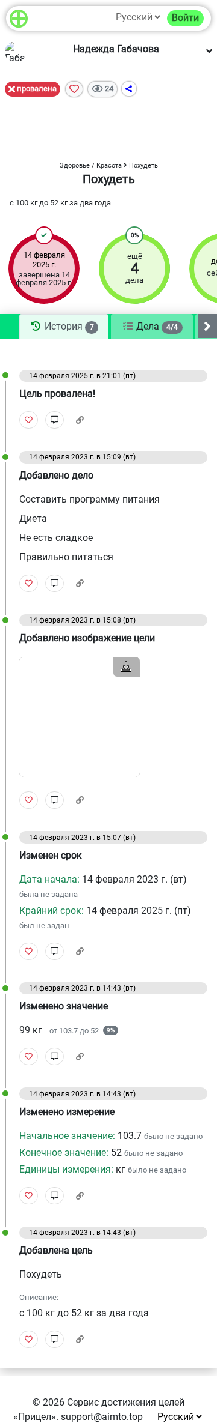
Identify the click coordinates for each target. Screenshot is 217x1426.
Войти (185, 17)
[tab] (63, 326)
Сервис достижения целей (125, 1402)
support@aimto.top (102, 1416)
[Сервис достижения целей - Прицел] (18, 18)
